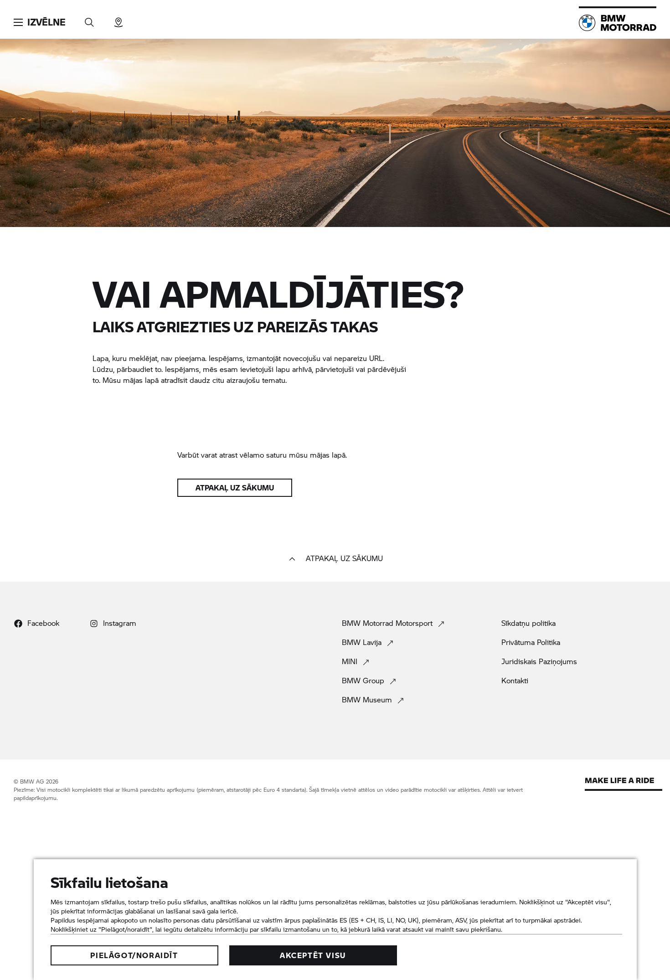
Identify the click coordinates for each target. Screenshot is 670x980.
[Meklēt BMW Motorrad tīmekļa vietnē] (89, 19)
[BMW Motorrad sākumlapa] (617, 23)
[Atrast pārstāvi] (118, 19)
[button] (40, 22)
